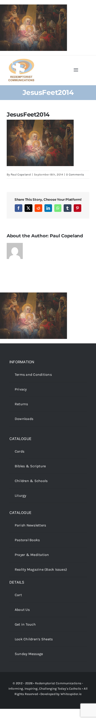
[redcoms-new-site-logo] (21, 60)
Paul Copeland (21, 174)
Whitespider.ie (71, 694)
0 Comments (75, 174)
